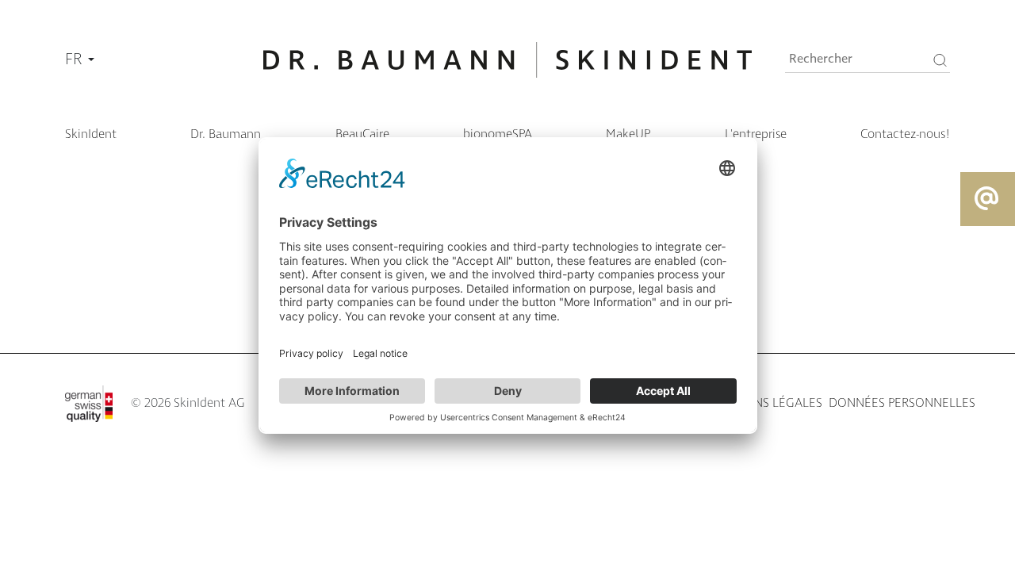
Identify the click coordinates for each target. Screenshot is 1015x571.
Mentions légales (765, 403)
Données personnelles (902, 403)
